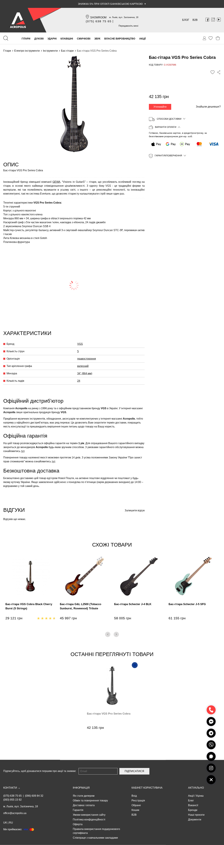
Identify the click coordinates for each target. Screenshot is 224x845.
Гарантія (78, 810)
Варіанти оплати (165, 127)
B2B (195, 20)
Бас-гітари (67, 50)
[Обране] (211, 38)
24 (78, 380)
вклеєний (83, 366)
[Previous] (107, 634)
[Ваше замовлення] (204, 38)
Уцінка (200, 795)
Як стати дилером (83, 795)
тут (22, 451)
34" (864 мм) (84, 373)
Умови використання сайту (89, 814)
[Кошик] (218, 38)
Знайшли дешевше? (208, 106)
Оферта (77, 824)
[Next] (116, 634)
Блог (185, 20)
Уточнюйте (160, 106)
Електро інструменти (27, 50)
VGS (80, 344)
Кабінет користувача (147, 787)
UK (5, 822)
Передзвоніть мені (128, 25)
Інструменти (50, 50)
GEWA (56, 181)
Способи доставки (169, 119)
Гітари (7, 50)
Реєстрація (138, 800)
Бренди (192, 810)
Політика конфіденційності (89, 819)
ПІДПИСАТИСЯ (134, 771)
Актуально (196, 787)
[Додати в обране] (212, 72)
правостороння (86, 358)
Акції (191, 795)
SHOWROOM (98, 17)
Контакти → (11, 787)
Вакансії (193, 805)
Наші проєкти (196, 814)
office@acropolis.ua (14, 813)
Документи (194, 819)
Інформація (81, 787)
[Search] (5, 38)
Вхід (134, 795)
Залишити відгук (135, 510)
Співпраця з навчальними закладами (95, 837)
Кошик (135, 810)
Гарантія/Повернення (168, 155)
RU (11, 822)
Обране (136, 805)
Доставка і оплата (84, 805)
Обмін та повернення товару (90, 800)
